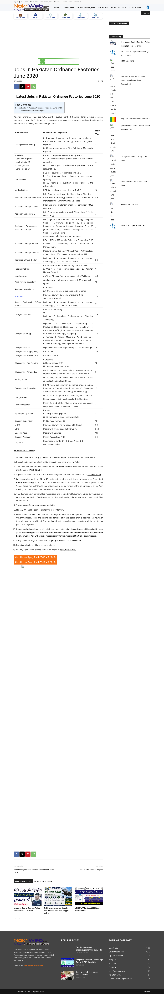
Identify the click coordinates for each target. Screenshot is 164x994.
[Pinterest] (27, 86)
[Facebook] (16, 86)
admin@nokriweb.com (33, 966)
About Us (57, 2)
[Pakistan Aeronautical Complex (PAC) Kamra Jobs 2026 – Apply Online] (58, 896)
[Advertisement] (58, 39)
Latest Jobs (34, 2)
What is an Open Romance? (133, 225)
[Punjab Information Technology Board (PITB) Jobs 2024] (67, 962)
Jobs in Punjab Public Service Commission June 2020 (34, 871)
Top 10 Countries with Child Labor (135, 118)
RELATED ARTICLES (23, 881)
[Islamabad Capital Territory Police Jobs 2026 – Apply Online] (28, 896)
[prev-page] (15, 918)
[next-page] (19, 918)
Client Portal (146, 992)
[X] (22, 86)
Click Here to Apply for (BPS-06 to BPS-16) (35, 557)
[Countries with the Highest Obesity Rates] (67, 975)
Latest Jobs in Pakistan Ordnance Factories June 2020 (39, 108)
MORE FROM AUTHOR (43, 881)
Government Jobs (46, 2)
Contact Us (77, 2)
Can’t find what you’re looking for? (32, 111)
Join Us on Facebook (118, 23)
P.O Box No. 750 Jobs (130, 204)
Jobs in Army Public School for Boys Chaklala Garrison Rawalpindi (134, 80)
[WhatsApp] (33, 86)
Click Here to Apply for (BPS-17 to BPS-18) (35, 562)
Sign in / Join (18, 2)
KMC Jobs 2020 (127, 61)
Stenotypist (20, 296)
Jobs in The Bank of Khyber (91, 870)
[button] (147, 7)
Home (26, 2)
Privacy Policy (67, 2)
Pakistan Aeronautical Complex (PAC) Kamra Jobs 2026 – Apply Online (56, 910)
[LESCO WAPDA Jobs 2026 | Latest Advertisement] (89, 896)
